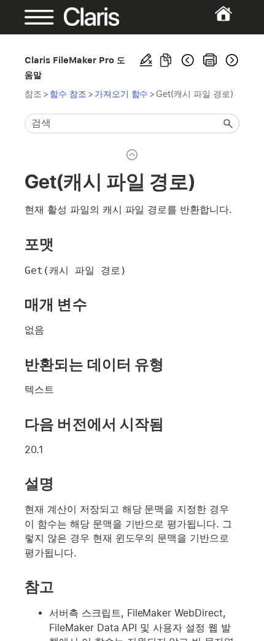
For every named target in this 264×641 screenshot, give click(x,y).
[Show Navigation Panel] (34, 17)
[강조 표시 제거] (146, 60)
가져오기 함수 (122, 93)
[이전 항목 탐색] (188, 60)
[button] (228, 123)
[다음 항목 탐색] (230, 60)
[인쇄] (210, 60)
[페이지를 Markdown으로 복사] (165, 60)
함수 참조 (68, 93)
